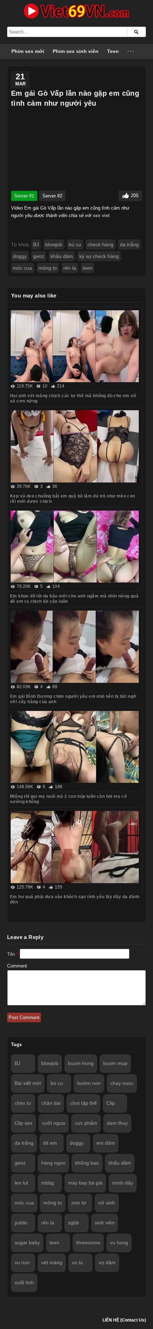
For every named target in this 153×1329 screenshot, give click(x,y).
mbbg (47, 1183)
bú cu (75, 244)
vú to (77, 1262)
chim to (23, 1103)
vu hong (119, 1242)
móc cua (22, 268)
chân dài (50, 1103)
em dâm (105, 1143)
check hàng (101, 244)
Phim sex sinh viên (76, 51)
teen (88, 268)
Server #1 (24, 196)
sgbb (73, 1222)
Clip (110, 1103)
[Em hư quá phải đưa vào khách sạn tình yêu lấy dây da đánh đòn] (75, 847)
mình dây (122, 1183)
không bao (87, 1163)
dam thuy (117, 1123)
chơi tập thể (83, 1103)
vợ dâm (107, 1262)
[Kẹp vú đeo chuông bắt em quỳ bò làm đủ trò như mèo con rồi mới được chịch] (75, 446)
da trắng (129, 244)
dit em (50, 1143)
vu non (22, 1262)
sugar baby (27, 1242)
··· (131, 51)
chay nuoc (121, 1083)
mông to (47, 268)
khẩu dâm (62, 256)
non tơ (79, 1203)
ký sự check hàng (99, 256)
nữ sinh (106, 1203)
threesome (88, 1242)
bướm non (89, 1083)
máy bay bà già (85, 1183)
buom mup (115, 1063)
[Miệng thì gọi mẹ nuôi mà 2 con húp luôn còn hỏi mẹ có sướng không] (75, 747)
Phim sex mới (27, 51)
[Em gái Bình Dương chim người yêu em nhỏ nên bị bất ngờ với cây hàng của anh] (75, 647)
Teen (113, 51)
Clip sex (23, 1123)
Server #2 (52, 196)
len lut (21, 1183)
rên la (69, 268)
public (21, 1222)
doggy (20, 256)
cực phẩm (86, 1123)
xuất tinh (24, 1282)
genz (38, 256)
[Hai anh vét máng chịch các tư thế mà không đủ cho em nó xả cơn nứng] (75, 346)
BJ (36, 244)
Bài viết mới (28, 1083)
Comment (17, 966)
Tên (12, 954)
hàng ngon (53, 1163)
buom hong (81, 1063)
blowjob (53, 244)
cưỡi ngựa (53, 1123)
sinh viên (105, 1222)
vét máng (51, 1262)
